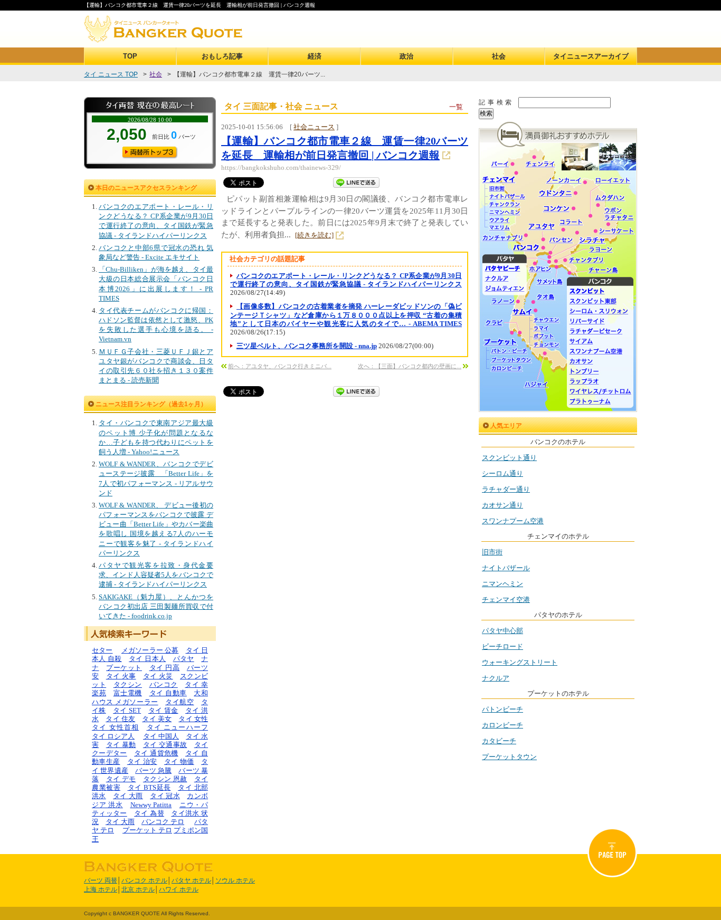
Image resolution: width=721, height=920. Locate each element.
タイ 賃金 (163, 710)
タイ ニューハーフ (177, 727)
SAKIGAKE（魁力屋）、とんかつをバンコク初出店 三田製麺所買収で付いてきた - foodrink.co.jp (156, 606)
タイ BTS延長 (149, 787)
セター (102, 650)
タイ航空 (179, 702)
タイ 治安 (142, 761)
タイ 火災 (158, 676)
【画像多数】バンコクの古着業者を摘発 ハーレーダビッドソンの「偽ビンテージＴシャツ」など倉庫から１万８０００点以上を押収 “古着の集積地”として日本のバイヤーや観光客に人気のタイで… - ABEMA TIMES (346, 315)
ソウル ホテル (235, 880)
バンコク (163, 684)
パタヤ (183, 659)
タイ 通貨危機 (156, 753)
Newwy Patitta (151, 805)
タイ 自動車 (168, 693)
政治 (406, 56)
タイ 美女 (157, 719)
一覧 (456, 107)
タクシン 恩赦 (165, 779)
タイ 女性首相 (115, 727)
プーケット (124, 668)
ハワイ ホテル (178, 889)
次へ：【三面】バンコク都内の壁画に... (409, 366)
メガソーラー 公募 (150, 650)
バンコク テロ (162, 822)
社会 (499, 56)
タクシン (127, 684)
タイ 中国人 (161, 736)
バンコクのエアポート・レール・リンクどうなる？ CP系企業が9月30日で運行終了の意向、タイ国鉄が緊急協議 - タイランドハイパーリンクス (346, 280)
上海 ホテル (100, 889)
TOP (130, 56)
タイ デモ (121, 779)
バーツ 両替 (100, 880)
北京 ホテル (138, 889)
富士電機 (127, 693)
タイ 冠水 (165, 796)
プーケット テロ (147, 830)
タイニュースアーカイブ (591, 56)
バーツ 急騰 (153, 770)
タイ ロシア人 (113, 736)
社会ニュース (314, 127)
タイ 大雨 (128, 796)
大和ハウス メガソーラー (150, 697)
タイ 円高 (164, 668)
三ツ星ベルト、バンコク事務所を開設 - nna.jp (306, 346)
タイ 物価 (179, 761)
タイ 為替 (149, 813)
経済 (314, 56)
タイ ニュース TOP (111, 74)
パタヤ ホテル (191, 880)
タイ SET (127, 710)
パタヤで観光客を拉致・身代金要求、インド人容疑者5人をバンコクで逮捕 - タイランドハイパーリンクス (156, 574)
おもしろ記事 (222, 56)
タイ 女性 (193, 719)
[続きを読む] (314, 235)
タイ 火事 (121, 676)
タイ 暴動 (121, 745)
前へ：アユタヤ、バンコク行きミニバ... (279, 366)
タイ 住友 (120, 719)
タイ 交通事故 (165, 745)
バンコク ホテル (144, 880)
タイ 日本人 (147, 659)
